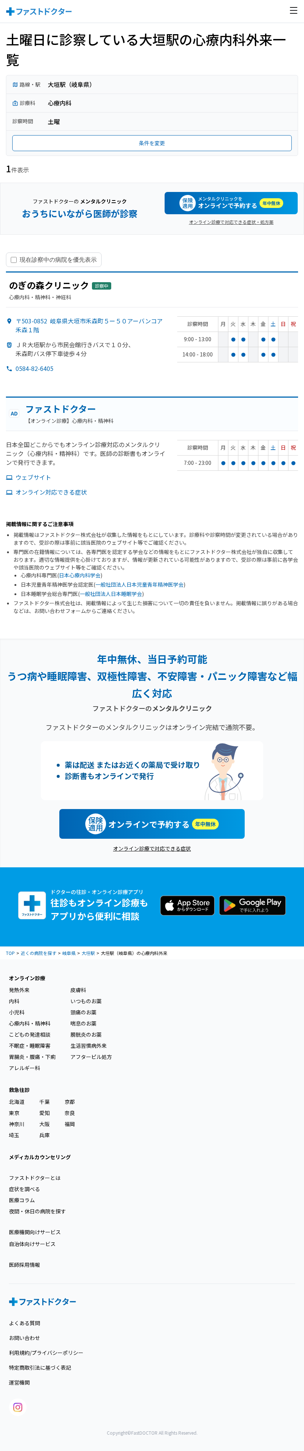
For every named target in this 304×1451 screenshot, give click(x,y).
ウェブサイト (33, 477)
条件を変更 (152, 143)
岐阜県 (69, 953)
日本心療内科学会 (79, 575)
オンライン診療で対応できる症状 (152, 848)
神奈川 (16, 1124)
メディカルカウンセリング (40, 1157)
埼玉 (14, 1135)
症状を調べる (24, 1189)
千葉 (44, 1101)
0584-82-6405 (34, 368)
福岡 (70, 1124)
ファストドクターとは (34, 1177)
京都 (70, 1101)
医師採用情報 (24, 1264)
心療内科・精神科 (29, 1023)
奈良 (70, 1112)
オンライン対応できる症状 (51, 492)
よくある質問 (24, 1323)
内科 (14, 1001)
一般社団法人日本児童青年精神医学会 (139, 584)
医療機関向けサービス (35, 1232)
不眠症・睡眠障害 (29, 1045)
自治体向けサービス (32, 1244)
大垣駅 (88, 953)
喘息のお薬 (83, 1023)
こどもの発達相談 (29, 1034)
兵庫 (44, 1135)
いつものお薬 (86, 1001)
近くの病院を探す (38, 953)
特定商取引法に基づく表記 (40, 1367)
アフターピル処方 (91, 1056)
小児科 (16, 1012)
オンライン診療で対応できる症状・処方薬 (231, 222)
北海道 (16, 1101)
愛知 (44, 1112)
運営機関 (19, 1382)
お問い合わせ (24, 1337)
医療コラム (22, 1200)
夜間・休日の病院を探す (37, 1211)
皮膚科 (78, 990)
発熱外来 (19, 990)
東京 (14, 1112)
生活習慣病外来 (88, 1045)
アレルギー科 (24, 1068)
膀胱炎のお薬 (86, 1034)
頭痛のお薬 (83, 1012)
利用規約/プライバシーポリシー (46, 1352)
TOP (10, 953)
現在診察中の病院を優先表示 (58, 259)
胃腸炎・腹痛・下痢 (32, 1056)
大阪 (44, 1124)
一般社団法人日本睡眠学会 (111, 593)
